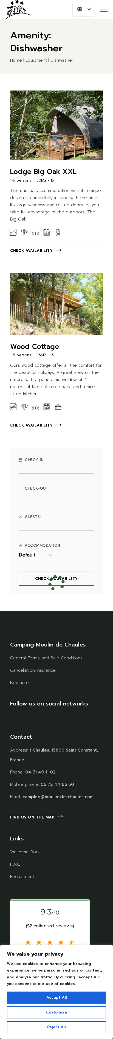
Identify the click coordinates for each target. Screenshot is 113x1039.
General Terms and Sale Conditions (46, 658)
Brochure (19, 683)
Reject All (56, 1027)
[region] (56, 992)
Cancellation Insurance (33, 670)
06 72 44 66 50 (57, 784)
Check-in (34, 460)
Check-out (36, 488)
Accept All (56, 997)
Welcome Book (25, 852)
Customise (56, 1012)
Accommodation (42, 545)
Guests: (33, 517)
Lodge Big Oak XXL (43, 171)
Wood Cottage (34, 346)
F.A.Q (15, 864)
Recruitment (22, 877)
